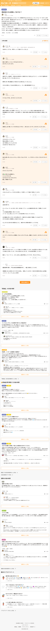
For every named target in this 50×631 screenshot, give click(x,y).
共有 (39, 35)
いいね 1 (46, 35)
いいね (45, 52)
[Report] (34, 35)
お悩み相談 (6, 5)
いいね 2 (45, 66)
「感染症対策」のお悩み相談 (15, 5)
